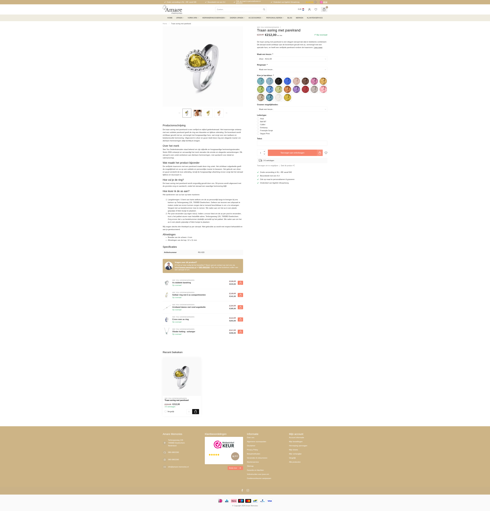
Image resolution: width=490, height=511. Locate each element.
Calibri (262, 124)
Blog (289, 18)
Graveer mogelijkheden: (267, 104)
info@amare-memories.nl (185, 267)
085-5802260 (204, 267)
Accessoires (255, 18)
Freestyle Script (266, 130)
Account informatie (296, 437)
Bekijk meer (233, 468)
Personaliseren (274, 18)
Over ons (250, 437)
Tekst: (259, 138)
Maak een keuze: (265, 54)
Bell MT (263, 122)
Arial (262, 118)
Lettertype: (262, 115)
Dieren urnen (236, 18)
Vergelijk (170, 411)
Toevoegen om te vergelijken (267, 165)
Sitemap (250, 466)
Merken (299, 18)
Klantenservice (315, 18)
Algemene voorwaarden (256, 442)
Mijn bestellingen (296, 442)
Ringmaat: (262, 65)
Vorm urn (192, 18)
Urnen (179, 18)
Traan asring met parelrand (181, 24)
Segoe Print (265, 133)
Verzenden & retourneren (257, 458)
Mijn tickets (293, 450)
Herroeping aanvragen (298, 446)
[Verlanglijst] (316, 9)
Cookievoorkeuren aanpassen (259, 478)
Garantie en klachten (255, 470)
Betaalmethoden (253, 454)
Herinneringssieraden (213, 18)
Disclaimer (251, 446)
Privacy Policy (252, 450)
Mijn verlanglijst (295, 454)
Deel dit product (287, 165)
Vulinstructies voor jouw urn (258, 474)
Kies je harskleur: (265, 75)
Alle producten (295, 462)
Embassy (264, 127)
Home (170, 18)
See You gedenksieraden (268, 27)
